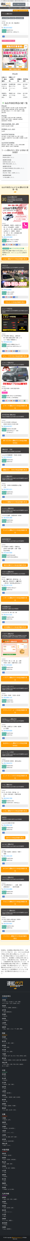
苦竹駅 (10, 119)
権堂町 (10, 1097)
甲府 (5, 1093)
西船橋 (5, 1056)
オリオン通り (7, 1043)
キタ (5, 1132)
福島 (18, 1029)
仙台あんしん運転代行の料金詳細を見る (15, 744)
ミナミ (8, 1132)
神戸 (12, 1137)
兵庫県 (4, 1135)
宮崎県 (4, 1219)
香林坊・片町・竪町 (9, 1084)
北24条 (11, 1001)
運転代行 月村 (7, 449)
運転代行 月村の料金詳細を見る (15, 470)
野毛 (5, 1064)
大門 (11, 1003)
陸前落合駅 (11, 109)
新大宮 (5, 1141)
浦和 (11, 1051)
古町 (5, 1076)
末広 (18, 1003)
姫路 (9, 1137)
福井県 (4, 1087)
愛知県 (4, 1108)
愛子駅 (16, 109)
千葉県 (4, 1054)
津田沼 (21, 1056)
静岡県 (4, 1104)
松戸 (9, 1056)
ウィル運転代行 (7, 14)
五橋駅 (3, 139)
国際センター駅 (14, 144)
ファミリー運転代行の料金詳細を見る (15, 937)
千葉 (17, 1056)
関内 (8, 1064)
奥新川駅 (4, 112)
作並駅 (18, 111)
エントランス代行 (8, 752)
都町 (5, 1216)
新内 (5, 1145)
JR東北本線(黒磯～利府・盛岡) (10, 124)
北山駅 (16, 107)
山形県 (4, 1023)
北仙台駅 (12, 107)
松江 (5, 1159)
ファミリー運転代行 (8, 910)
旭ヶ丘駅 (17, 136)
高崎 (8, 1047)
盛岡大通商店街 (7, 1012)
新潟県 (4, 1074)
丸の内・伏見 (12, 1110)
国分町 (5, 1016)
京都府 (4, 1126)
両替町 (9, 1105)
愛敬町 (5, 1203)
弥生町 (9, 1155)
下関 (5, 1172)
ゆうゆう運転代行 (8, 844)
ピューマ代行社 (7, 309)
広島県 (4, 1166)
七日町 (5, 1024)
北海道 (4, 1000)
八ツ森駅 (22, 111)
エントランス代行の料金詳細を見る (15, 777)
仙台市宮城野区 (19, 18)
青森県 (4, 1006)
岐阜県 (4, 1099)
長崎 (5, 1207)
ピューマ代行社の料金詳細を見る (15, 356)
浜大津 (5, 1124)
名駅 (7, 1110)
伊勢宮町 (13, 1159)
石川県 (4, 1082)
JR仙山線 (4, 106)
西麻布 (5, 1060)
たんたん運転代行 (8, 508)
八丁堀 (5, 1168)
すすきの (6, 1001)
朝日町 (5, 1155)
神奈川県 (4, 1062)
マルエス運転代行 (8, 877)
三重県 (4, 1118)
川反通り (6, 1020)
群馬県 (4, 1045)
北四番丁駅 (9, 138)
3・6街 (15, 1001)
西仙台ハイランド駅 (11, 111)
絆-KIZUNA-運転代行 (9, 415)
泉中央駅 (4, 136)
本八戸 (5, 1007)
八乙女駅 (8, 136)
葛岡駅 (7, 109)
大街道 (5, 1185)
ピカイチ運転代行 (8, 363)
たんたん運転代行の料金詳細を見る (15, 531)
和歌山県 (4, 1143)
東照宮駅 (7, 107)
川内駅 (8, 144)
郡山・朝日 (6, 1029)
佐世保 (8, 1207)
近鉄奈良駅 (11, 1141)
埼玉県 (4, 1050)
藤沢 (7, 1066)
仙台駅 (3, 107)
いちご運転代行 (7, 785)
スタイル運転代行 (8, 572)
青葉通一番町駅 (5, 146)
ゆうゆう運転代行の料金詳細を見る (15, 869)
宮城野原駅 (18, 117)
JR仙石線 (4, 116)
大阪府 (4, 1131)
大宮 (5, 1051)
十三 (12, 1132)
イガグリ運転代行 (8, 634)
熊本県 (4, 1210)
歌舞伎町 (24, 1060)
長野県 (4, 1095)
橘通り (10, 1220)
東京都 (4, 1058)
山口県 (4, 1170)
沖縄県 (4, 1227)
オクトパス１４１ (8, 686)
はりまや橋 (11, 1189)
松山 (5, 1229)
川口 (8, 1051)
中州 (8, 1199)
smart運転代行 (12, 197)
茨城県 (4, 1037)
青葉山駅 (4, 144)
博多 (5, 1199)
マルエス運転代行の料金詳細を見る (15, 902)
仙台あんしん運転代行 (9, 719)
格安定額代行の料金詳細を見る (15, 565)
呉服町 (5, 1105)
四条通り (6, 1128)
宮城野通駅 (16, 146)
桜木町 (5, 1080)
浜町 (12, 1207)
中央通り (6, 1097)
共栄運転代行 (6, 607)
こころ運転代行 (7, 476)
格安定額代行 (6, 539)
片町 (5, 1088)
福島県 (4, 1027)
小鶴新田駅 (15, 119)
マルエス (5, 266)
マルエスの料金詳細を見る (15, 302)
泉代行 (4, 817)
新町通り (14, 1007)
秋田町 (5, 1176)
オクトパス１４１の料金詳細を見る (15, 711)
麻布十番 (19, 1060)
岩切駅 (11, 126)
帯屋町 (5, 1189)
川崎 (11, 1064)
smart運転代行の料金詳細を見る (15, 259)
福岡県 (4, 1197)
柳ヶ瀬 (5, 1101)
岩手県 (4, 1010)
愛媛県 (4, 1183)
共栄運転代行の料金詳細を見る (15, 627)
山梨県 (4, 1091)
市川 (14, 1056)
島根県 (4, 1158)
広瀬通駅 (21, 138)
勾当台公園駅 (15, 138)
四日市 (5, 1120)
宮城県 (20, 7)
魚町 (15, 1137)
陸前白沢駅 (21, 109)
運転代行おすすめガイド (13, 7)
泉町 (12, 1043)
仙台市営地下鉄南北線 (8, 134)
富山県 (4, 1078)
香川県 (4, 1179)
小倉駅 (15, 1199)
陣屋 (21, 1029)
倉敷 (8, 1164)
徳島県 (4, 1175)
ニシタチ (6, 1220)
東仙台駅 (7, 126)
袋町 (14, 1097)
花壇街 (9, 1060)
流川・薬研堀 (11, 1168)
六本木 (14, 1060)
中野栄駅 (10, 120)
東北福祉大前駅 (22, 107)
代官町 (8, 1159)
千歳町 (14, 1105)
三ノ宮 (5, 1137)
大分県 (4, 1214)
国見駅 (3, 109)
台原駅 (21, 136)
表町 (11, 1164)
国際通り (9, 1229)
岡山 (5, 1164)
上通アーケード (7, 1212)
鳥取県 (4, 1153)
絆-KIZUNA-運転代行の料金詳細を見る (15, 441)
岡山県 (4, 1162)
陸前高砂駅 (4, 120)
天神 (11, 1199)
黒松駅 (12, 136)
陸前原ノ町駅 (5, 119)
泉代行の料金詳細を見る (15, 838)
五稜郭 (14, 1003)
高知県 (4, 1187)
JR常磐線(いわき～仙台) (8, 129)
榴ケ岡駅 (13, 117)
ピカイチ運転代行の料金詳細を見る (15, 407)
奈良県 (4, 1139)
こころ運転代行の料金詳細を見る (15, 502)
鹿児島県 (4, 1223)
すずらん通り (5, 1003)
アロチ (8, 1145)
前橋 (5, 1047)
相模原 (21, 1064)
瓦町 (5, 1181)
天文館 (5, 1224)
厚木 (17, 1064)
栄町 (25, 1056)
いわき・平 (13, 1029)
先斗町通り (12, 1128)
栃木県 (4, 1041)
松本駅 (18, 1097)
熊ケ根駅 (4, 111)
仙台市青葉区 (5, 18)
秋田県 (4, 1018)
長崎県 (4, 1206)
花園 (19, 1001)
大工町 (5, 1039)
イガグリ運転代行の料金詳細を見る (15, 678)
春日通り (9, 1093)
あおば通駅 (4, 117)
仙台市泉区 (12, 18)
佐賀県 (4, 1202)
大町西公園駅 (21, 144)
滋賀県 (4, 1122)
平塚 (14, 1064)
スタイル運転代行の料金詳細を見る (15, 599)
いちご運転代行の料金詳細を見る (15, 811)
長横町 (9, 1007)
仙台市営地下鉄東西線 (8, 143)
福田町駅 (20, 119)
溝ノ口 (3, 1066)
